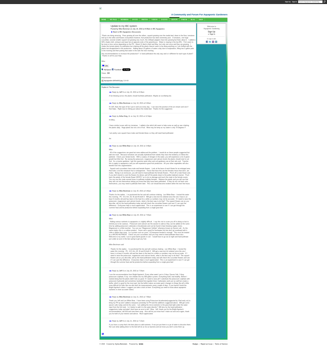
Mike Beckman (124, 29)
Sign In (294, 2)
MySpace (107, 70)
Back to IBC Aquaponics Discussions (127, 32)
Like (106, 66)
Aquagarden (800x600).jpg (113, 81)
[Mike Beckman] (105, 32)
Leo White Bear (125, 146)
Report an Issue (206, 344)
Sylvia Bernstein (121, 344)
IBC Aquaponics (159, 29)
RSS (103, 334)
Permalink (110, 92)
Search (325, 2)
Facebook (118, 70)
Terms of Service (221, 344)
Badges (195, 344)
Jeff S (121, 92)
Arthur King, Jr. (124, 116)
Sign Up (288, 2)
